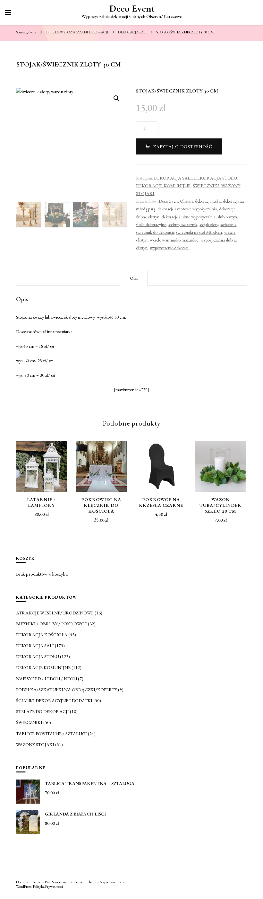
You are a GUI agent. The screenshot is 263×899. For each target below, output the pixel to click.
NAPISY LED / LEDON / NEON (46, 679)
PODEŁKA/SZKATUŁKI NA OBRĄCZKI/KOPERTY (66, 689)
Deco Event (132, 8)
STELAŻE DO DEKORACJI (42, 711)
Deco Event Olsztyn (176, 201)
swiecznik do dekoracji (155, 232)
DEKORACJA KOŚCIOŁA (41, 635)
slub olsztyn (227, 217)
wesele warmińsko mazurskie (174, 240)
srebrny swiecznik (182, 224)
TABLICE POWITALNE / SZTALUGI (51, 733)
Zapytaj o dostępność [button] (41, 463)
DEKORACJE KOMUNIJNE (163, 186)
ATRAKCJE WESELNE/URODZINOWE (55, 613)
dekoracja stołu (208, 201)
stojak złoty (208, 224)
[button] (116, 98)
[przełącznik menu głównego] (8, 12)
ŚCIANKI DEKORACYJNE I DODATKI (54, 700)
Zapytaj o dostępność (182, 146)
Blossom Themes (86, 881)
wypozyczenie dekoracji (170, 248)
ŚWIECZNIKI (206, 186)
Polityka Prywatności (48, 886)
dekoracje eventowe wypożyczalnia (187, 209)
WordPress (23, 886)
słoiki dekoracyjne (151, 224)
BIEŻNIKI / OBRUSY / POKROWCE (51, 624)
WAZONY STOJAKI (35, 744)
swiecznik (228, 224)
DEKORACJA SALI (173, 178)
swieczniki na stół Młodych (199, 232)
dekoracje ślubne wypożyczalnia (189, 217)
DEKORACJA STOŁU (215, 178)
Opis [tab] (134, 278)
